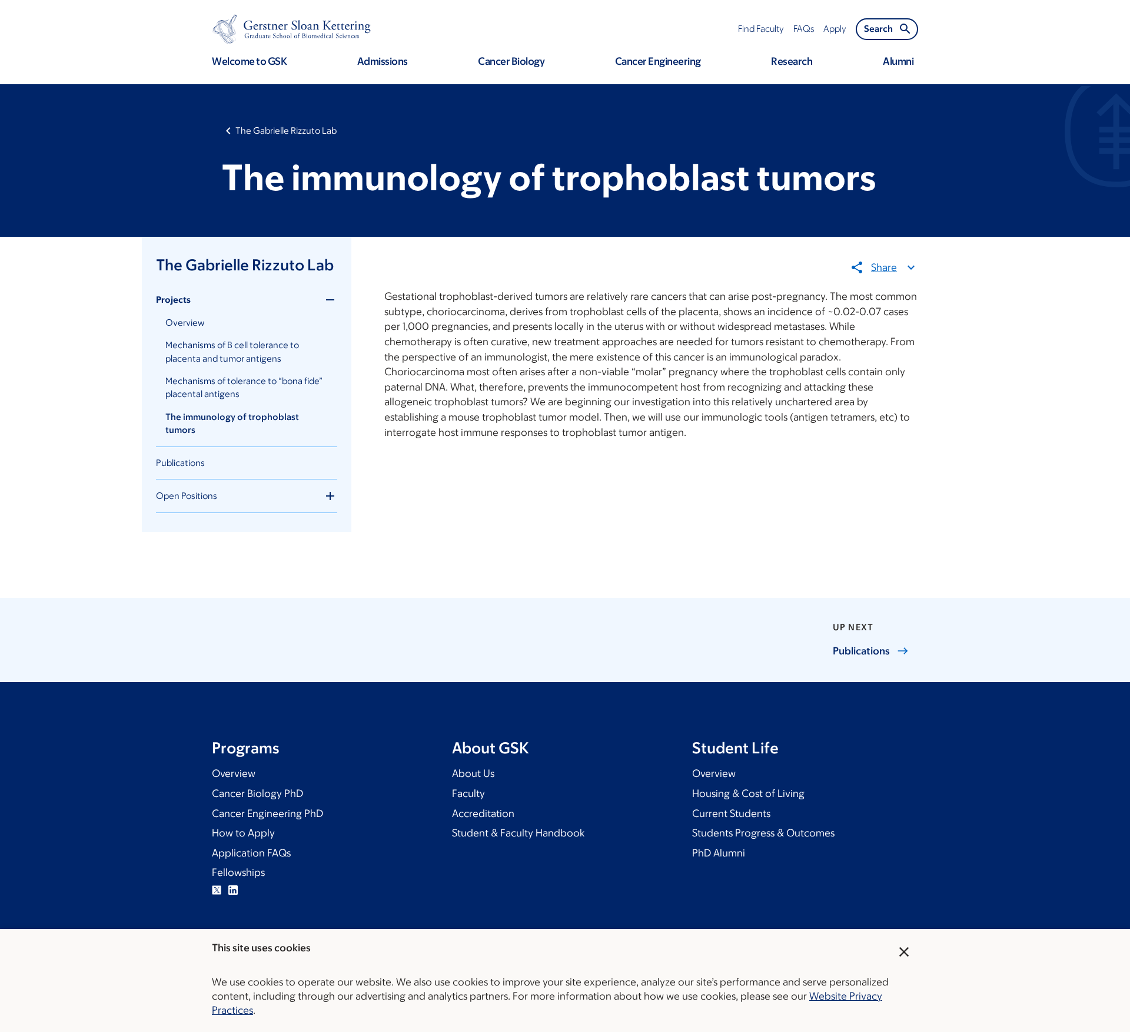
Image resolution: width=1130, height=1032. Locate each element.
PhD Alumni (718, 853)
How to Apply (243, 833)
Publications (180, 463)
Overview (184, 322)
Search (878, 29)
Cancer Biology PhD (257, 793)
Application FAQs (251, 853)
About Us (473, 773)
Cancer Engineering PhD (267, 813)
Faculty (468, 793)
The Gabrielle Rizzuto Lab (286, 130)
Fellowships (238, 872)
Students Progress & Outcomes (763, 833)
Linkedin (233, 890)
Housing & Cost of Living (748, 793)
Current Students (731, 813)
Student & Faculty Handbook (518, 833)
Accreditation (483, 813)
